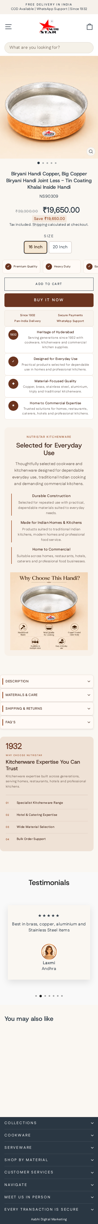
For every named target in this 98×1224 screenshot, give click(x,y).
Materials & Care (21, 695)
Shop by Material (26, 1160)
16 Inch (36, 247)
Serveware (18, 1147)
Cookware (17, 1135)
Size (49, 236)
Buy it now (49, 300)
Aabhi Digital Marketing (49, 1219)
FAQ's (10, 722)
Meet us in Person (27, 1197)
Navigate (15, 1185)
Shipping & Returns (23, 708)
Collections (20, 1123)
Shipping (39, 224)
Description (17, 681)
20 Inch (60, 247)
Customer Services (29, 1172)
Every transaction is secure (41, 1209)
